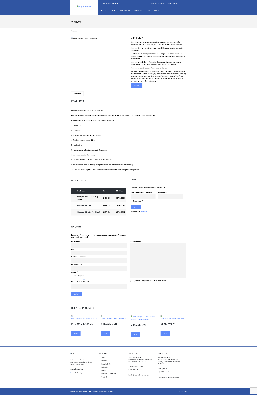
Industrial (104, 367)
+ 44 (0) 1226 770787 (136, 366)
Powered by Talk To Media (105, 391)
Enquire (136, 85)
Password (162, 192)
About (103, 357)
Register (144, 211)
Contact (104, 377)
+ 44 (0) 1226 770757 (136, 369)
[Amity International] (84, 7)
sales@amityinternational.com (139, 375)
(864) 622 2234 (164, 371)
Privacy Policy (183, 391)
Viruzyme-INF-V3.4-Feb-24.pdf (88, 212)
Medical (104, 361)
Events (103, 370)
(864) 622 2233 (164, 368)
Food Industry (106, 364)
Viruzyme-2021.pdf (84, 206)
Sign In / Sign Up (172, 3)
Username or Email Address (141, 192)
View (76, 333)
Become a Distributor (157, 3)
